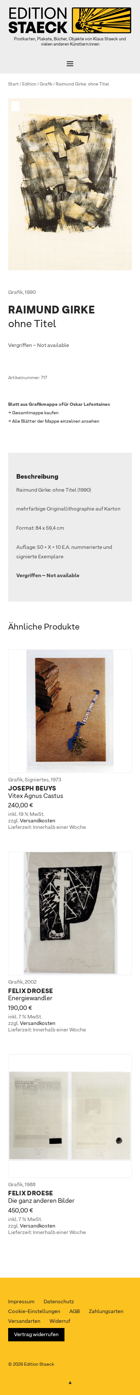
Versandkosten (37, 821)
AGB (74, 1311)
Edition (29, 84)
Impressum (21, 1302)
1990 (30, 292)
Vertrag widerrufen (36, 1334)
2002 (30, 982)
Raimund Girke (71, 84)
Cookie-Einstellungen (34, 1311)
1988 (30, 1185)
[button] (16, 106)
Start (13, 84)
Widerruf (59, 1321)
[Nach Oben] (70, 1381)
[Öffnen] (70, 63)
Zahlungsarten (106, 1311)
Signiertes (37, 780)
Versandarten (24, 1321)
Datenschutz (59, 1302)
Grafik (46, 84)
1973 (56, 780)
